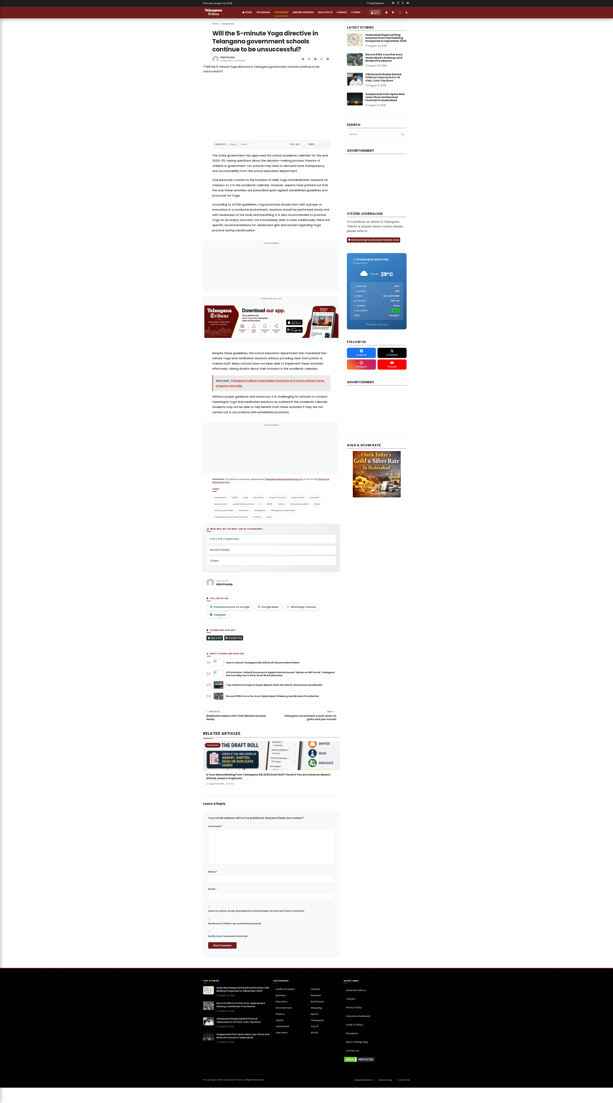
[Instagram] (398, 3)
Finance (342, 12)
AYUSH (234, 497)
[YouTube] (407, 3)
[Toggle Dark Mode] (407, 12)
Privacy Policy (354, 1007)
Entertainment (284, 1007)
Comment (215, 826)
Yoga (269, 517)
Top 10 (314, 1026)
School (281, 504)
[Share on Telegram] (315, 59)
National (316, 995)
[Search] (400, 12)
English (233, 144)
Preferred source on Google (232, 607)
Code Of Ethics (354, 1024)
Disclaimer (352, 1033)
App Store (216, 637)
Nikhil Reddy (227, 57)
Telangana (263, 12)
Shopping (316, 1007)
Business (281, 995)
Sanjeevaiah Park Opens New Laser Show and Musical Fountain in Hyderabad (385, 97)
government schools (243, 504)
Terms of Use (385, 1079)
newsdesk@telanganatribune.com (284, 479)
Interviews (282, 1032)
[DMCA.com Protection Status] (377, 1059)
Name (212, 871)
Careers (350, 998)
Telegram (220, 614)
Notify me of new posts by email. (228, 936)
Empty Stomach (277, 497)
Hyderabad (281, 12)
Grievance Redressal (358, 1016)
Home (248, 12)
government (221, 504)
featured (314, 497)
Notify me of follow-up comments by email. (234, 923)
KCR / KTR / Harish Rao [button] (224, 539)
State (317, 504)
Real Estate (325, 12)
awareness (220, 497)
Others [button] (355, 12)
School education (299, 504)
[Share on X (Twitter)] (309, 59)
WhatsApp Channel (303, 607)
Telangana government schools (231, 517)
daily (245, 497)
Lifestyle (315, 989)
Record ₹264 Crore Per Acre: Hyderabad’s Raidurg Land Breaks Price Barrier (384, 57)
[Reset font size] (325, 144)
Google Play (235, 637)
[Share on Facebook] (303, 59)
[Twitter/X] (403, 3)
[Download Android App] (393, 12)
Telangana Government (282, 510)
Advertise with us (356, 990)
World (314, 1032)
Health (279, 1020)
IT (260, 504)
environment (298, 497)
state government (224, 510)
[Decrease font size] (303, 144)
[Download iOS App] (386, 12)
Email (212, 889)
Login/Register (376, 3)
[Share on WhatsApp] (321, 59)
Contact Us (352, 1050)
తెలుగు (244, 144)
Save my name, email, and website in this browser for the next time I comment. (256, 911)
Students (244, 510)
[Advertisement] (271, 268)
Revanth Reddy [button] (220, 550)
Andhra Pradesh (303, 12)
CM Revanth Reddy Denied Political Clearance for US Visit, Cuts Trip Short (383, 77)
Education (258, 497)
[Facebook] (393, 3)
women (257, 517)
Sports (314, 1014)
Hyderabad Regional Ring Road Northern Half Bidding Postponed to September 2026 (385, 38)
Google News (270, 607)
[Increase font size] (319, 144)
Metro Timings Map (357, 1042)
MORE (269, 504)
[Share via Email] (327, 59)
